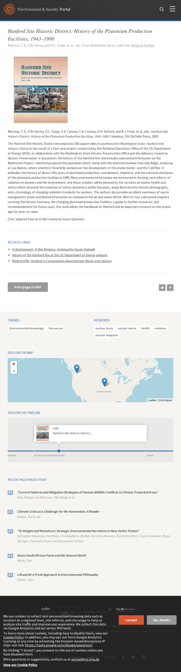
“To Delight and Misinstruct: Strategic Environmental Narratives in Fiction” (78, 531)
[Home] (37, 10)
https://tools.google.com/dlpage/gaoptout (58, 645)
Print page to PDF (27, 287)
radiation (160, 328)
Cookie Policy (13, 637)
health (145, 328)
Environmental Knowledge (26, 328)
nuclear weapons (107, 335)
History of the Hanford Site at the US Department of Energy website (59, 255)
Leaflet (152, 400)
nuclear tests (104, 328)
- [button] (13, 371)
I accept (131, 620)
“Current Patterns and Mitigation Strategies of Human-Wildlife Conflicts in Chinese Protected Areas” (87, 492)
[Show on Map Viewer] (104, 382)
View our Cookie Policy (20, 665)
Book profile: (61, 261)
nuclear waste (127, 328)
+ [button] (13, 364)
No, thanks (161, 620)
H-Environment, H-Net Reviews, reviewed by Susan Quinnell (53, 249)
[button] (162, 287)
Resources (56, 328)
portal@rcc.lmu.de (85, 659)
